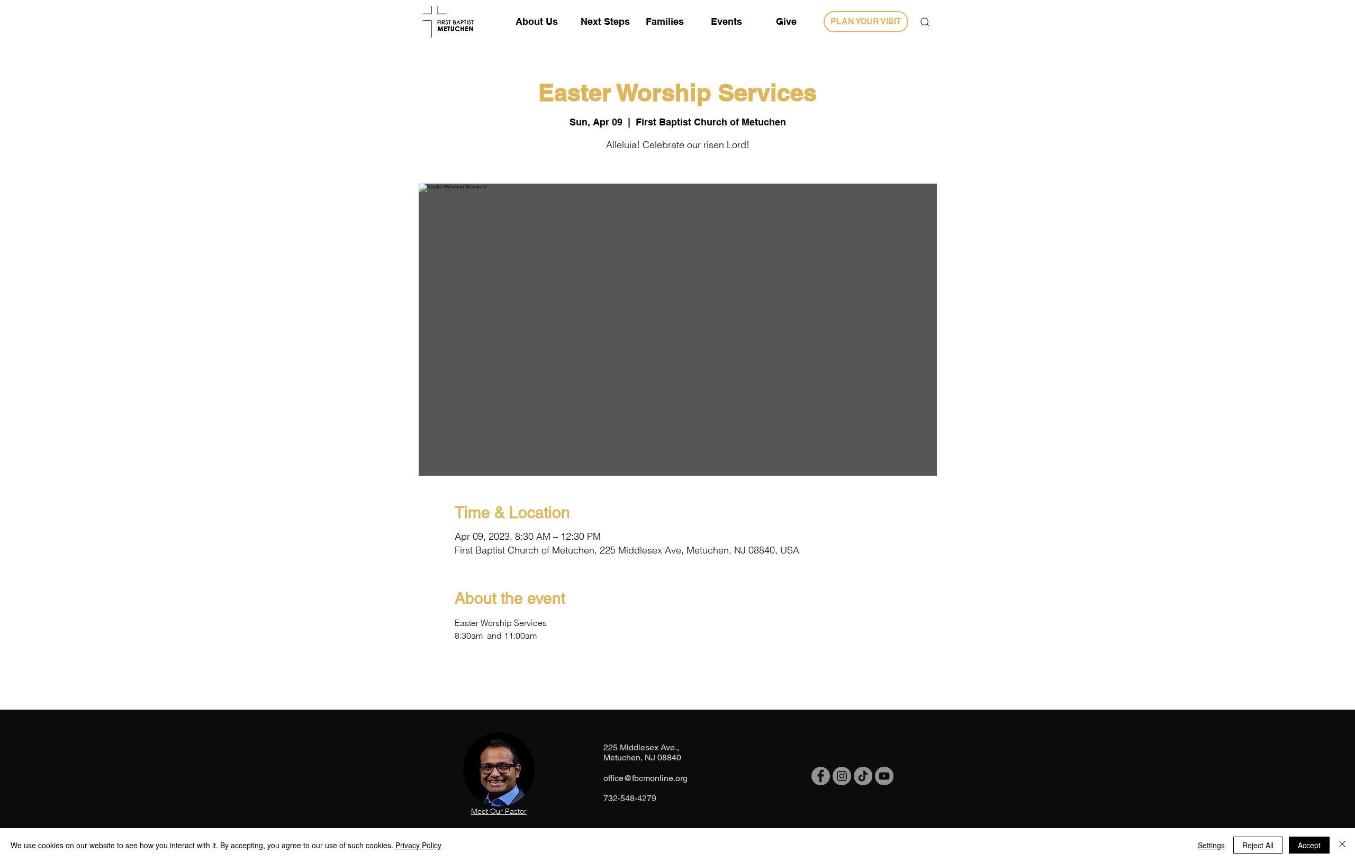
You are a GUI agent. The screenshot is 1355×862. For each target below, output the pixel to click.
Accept (1309, 845)
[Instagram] (842, 776)
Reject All (1257, 845)
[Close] (1342, 845)
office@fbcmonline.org (645, 778)
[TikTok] (863, 776)
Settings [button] (1211, 845)
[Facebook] (820, 776)
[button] (925, 22)
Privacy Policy (418, 845)
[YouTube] (884, 776)
